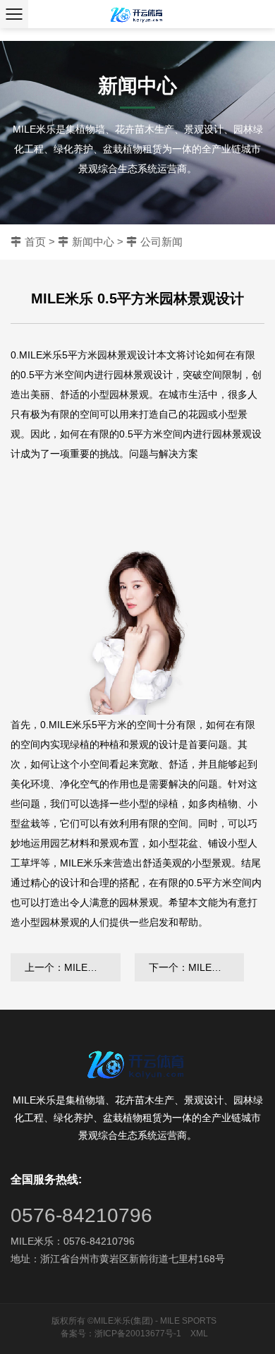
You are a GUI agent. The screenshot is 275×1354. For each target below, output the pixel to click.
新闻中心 (93, 242)
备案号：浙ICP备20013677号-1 (121, 1333)
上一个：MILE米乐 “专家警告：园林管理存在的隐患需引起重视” (73, 967)
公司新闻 (161, 242)
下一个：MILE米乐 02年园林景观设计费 (197, 967)
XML (199, 1333)
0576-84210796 (81, 1215)
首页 (35, 242)
